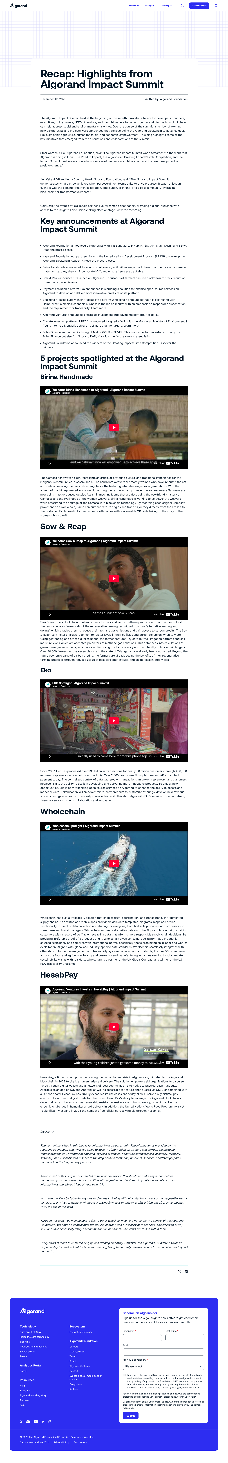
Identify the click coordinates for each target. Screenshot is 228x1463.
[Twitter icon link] (21, 1421)
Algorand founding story (33, 1395)
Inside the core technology (34, 1336)
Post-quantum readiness (33, 1346)
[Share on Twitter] (179, 1271)
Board (72, 1361)
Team (72, 1356)
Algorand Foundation (174, 99)
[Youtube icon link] (36, 1421)
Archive (73, 1389)
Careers (73, 1346)
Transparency (77, 1351)
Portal (23, 1371)
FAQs (22, 1405)
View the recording (128, 210)
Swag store (75, 1384)
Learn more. (131, 325)
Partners (24, 1400)
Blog (22, 1385)
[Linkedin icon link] (43, 1421)
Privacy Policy (189, 1396)
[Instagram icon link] (49, 1421)
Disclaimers (80, 1442)
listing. (148, 336)
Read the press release (58, 249)
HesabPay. (152, 314)
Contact (73, 1371)
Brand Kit (25, 1390)
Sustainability (27, 1351)
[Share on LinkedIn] (186, 1271)
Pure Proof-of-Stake (31, 1332)
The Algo (25, 1341)
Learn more (98, 308)
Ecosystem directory (80, 1332)
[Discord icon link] (28, 1421)
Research (25, 1356)
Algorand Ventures (79, 1366)
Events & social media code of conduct (85, 1377)
